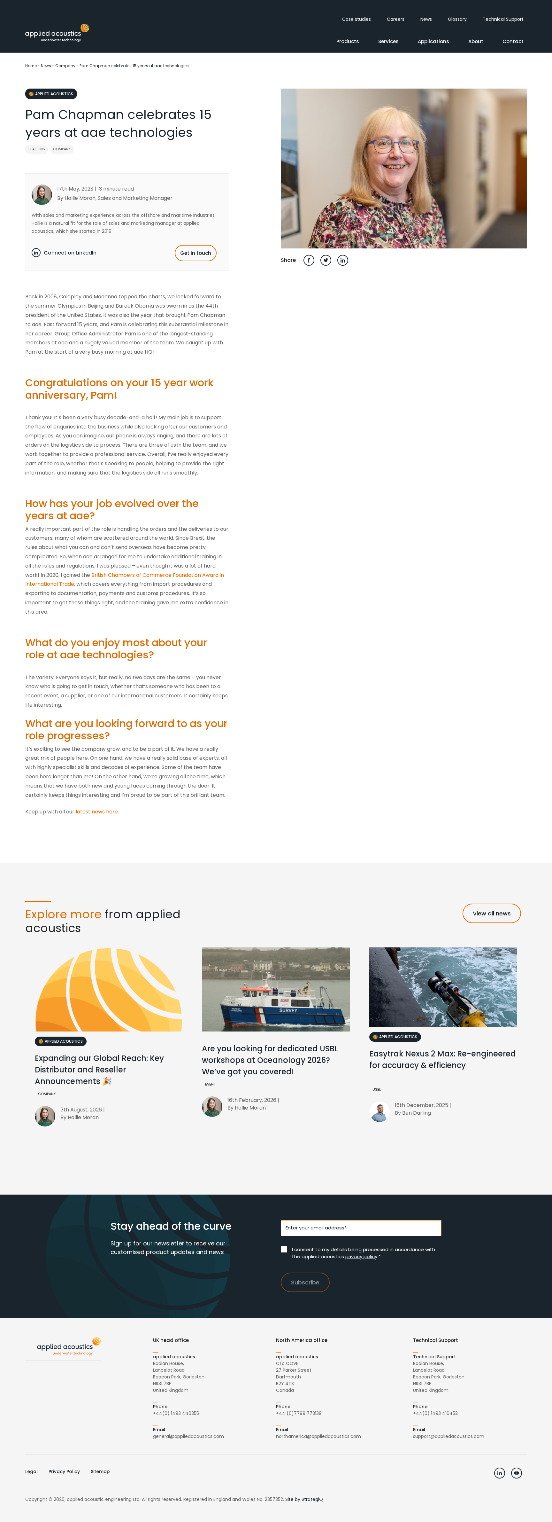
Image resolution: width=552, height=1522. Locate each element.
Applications (433, 41)
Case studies (356, 19)
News (426, 19)
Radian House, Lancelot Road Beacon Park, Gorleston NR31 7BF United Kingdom (178, 1376)
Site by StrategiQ (304, 1499)
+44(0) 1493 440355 (176, 1413)
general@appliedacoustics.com (188, 1436)
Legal (31, 1471)
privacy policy (361, 1256)
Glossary (457, 19)
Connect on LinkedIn (70, 252)
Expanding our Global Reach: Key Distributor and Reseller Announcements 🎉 (99, 1070)
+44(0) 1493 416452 (435, 1413)
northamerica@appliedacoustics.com (318, 1436)
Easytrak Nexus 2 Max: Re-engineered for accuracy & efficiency (442, 1059)
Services (388, 41)
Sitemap (100, 1471)
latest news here (97, 811)
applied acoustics (54, 94)
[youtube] (516, 1473)
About (475, 41)
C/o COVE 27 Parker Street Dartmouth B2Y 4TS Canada (293, 1376)
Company (65, 65)
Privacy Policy (64, 1471)
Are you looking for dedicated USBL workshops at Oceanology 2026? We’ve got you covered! (270, 1060)
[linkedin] (499, 1473)
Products (347, 41)
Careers (395, 19)
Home (31, 65)
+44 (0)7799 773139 (299, 1413)
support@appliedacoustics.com (448, 1436)
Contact (513, 41)
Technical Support (503, 19)
